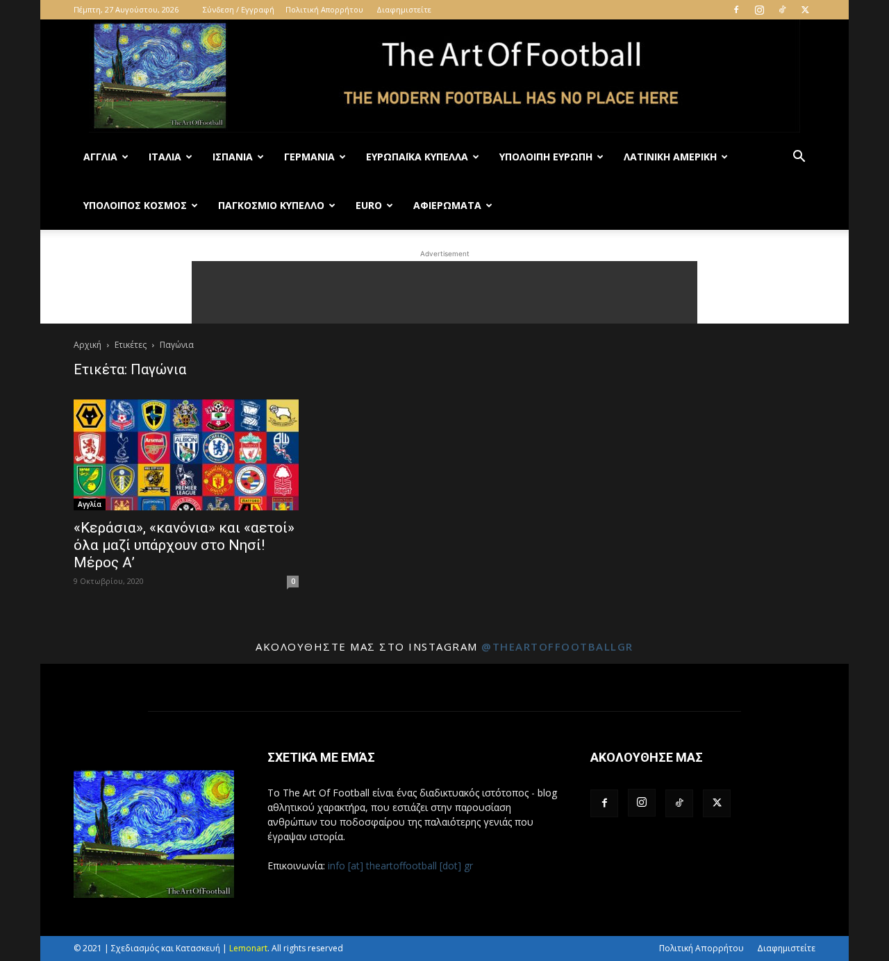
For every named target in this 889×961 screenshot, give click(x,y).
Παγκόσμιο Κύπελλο (271, 205)
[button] (798, 158)
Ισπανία (233, 156)
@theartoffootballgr (557, 646)
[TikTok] (782, 9)
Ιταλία (165, 156)
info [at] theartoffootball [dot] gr (400, 865)
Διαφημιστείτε (403, 9)
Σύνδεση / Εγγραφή (238, 9)
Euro (369, 205)
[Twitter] (805, 9)
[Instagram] (759, 9)
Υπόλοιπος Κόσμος (135, 205)
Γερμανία (309, 156)
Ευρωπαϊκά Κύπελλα (417, 156)
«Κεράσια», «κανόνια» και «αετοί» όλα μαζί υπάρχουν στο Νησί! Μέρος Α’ (184, 545)
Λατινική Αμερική (670, 156)
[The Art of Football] (444, 76)
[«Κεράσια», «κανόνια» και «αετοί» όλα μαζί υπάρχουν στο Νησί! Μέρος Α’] (186, 454)
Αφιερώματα (447, 205)
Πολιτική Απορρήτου (324, 9)
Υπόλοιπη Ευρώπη (545, 156)
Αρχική (87, 345)
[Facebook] (736, 9)
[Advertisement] (444, 292)
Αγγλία (100, 156)
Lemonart (248, 948)
